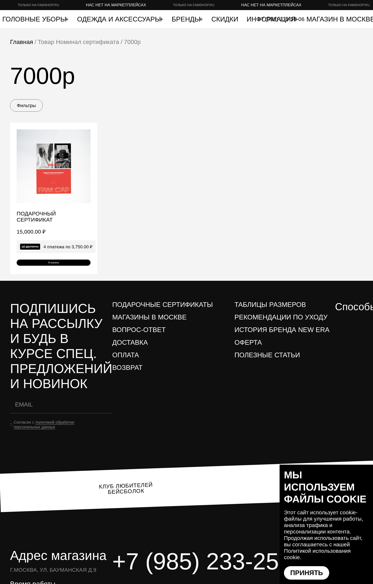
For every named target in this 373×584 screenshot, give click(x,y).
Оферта (248, 342)
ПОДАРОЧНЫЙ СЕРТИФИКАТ (36, 217)
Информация (272, 19)
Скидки (224, 19)
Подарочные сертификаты (162, 304)
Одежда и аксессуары (120, 19)
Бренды (187, 19)
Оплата (125, 355)
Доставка (130, 342)
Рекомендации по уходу (280, 317)
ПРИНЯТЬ (306, 573)
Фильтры (26, 105)
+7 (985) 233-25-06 (212, 561)
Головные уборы (35, 19)
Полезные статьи (267, 355)
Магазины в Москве (149, 317)
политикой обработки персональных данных (44, 424)
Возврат (127, 367)
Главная (21, 42)
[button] (86, 133)
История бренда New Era (281, 329)
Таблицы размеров (270, 304)
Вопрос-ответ (139, 329)
